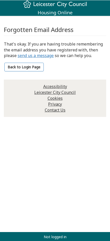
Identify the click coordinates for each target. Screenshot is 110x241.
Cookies (55, 98)
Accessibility (55, 86)
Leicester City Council (55, 92)
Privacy (55, 104)
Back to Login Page (24, 66)
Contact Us (55, 110)
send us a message (36, 55)
